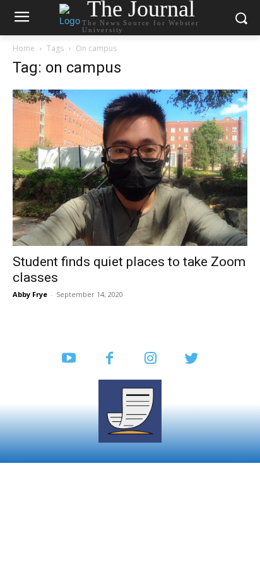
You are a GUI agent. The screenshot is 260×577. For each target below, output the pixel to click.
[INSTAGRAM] (150, 359)
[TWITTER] (191, 359)
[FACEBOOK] (109, 359)
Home (24, 48)
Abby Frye (30, 294)
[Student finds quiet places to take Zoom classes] (130, 168)
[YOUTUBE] (68, 359)
